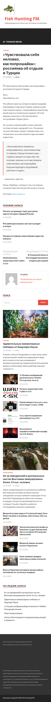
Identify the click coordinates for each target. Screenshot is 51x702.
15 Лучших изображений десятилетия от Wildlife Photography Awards (31, 377)
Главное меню (14, 42)
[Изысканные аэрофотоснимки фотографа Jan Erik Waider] (10, 437)
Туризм (6, 50)
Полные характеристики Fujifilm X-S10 (31, 390)
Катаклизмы (8, 472)
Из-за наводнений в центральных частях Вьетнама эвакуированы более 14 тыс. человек (23, 479)
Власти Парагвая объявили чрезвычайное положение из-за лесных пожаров (23, 571)
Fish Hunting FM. (22, 19)
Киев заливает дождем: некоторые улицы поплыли (33, 557)
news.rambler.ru (18, 194)
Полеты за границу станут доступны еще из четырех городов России (20, 212)
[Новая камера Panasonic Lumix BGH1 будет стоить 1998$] (10, 410)
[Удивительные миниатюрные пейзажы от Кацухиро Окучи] (25, 338)
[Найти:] (25, 302)
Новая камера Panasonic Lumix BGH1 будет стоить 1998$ (34, 403)
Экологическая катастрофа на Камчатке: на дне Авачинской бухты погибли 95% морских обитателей (34, 531)
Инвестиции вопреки (13, 613)
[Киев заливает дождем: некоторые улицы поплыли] (10, 565)
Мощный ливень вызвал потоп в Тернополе (31, 544)
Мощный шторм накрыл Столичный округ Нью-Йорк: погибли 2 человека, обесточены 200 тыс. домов (25, 515)
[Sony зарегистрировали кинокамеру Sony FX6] (10, 424)
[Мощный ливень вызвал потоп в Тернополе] (10, 551)
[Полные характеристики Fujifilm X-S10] (10, 397)
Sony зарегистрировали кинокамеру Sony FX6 (31, 416)
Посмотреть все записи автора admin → (31, 280)
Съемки (6, 340)
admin (17, 77)
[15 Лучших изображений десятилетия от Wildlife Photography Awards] (10, 383)
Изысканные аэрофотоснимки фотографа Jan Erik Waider (33, 431)
